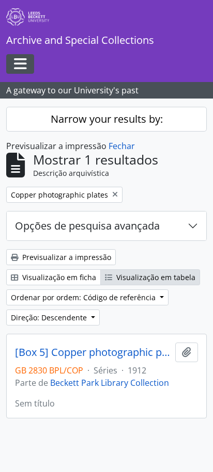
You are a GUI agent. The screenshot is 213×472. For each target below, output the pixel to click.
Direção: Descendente (50, 317)
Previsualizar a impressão (65, 257)
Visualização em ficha (58, 277)
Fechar (122, 146)
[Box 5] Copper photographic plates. (93, 352)
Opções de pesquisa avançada (87, 226)
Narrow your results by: (107, 119)
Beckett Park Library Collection (109, 382)
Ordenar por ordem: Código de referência (84, 297)
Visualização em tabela (154, 277)
